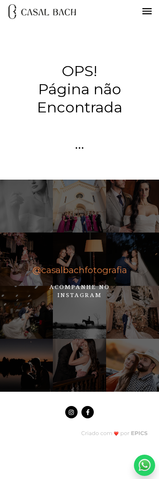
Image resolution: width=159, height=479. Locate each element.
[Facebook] (88, 412)
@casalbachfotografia (79, 270)
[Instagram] (71, 412)
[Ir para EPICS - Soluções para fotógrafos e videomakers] (114, 433)
